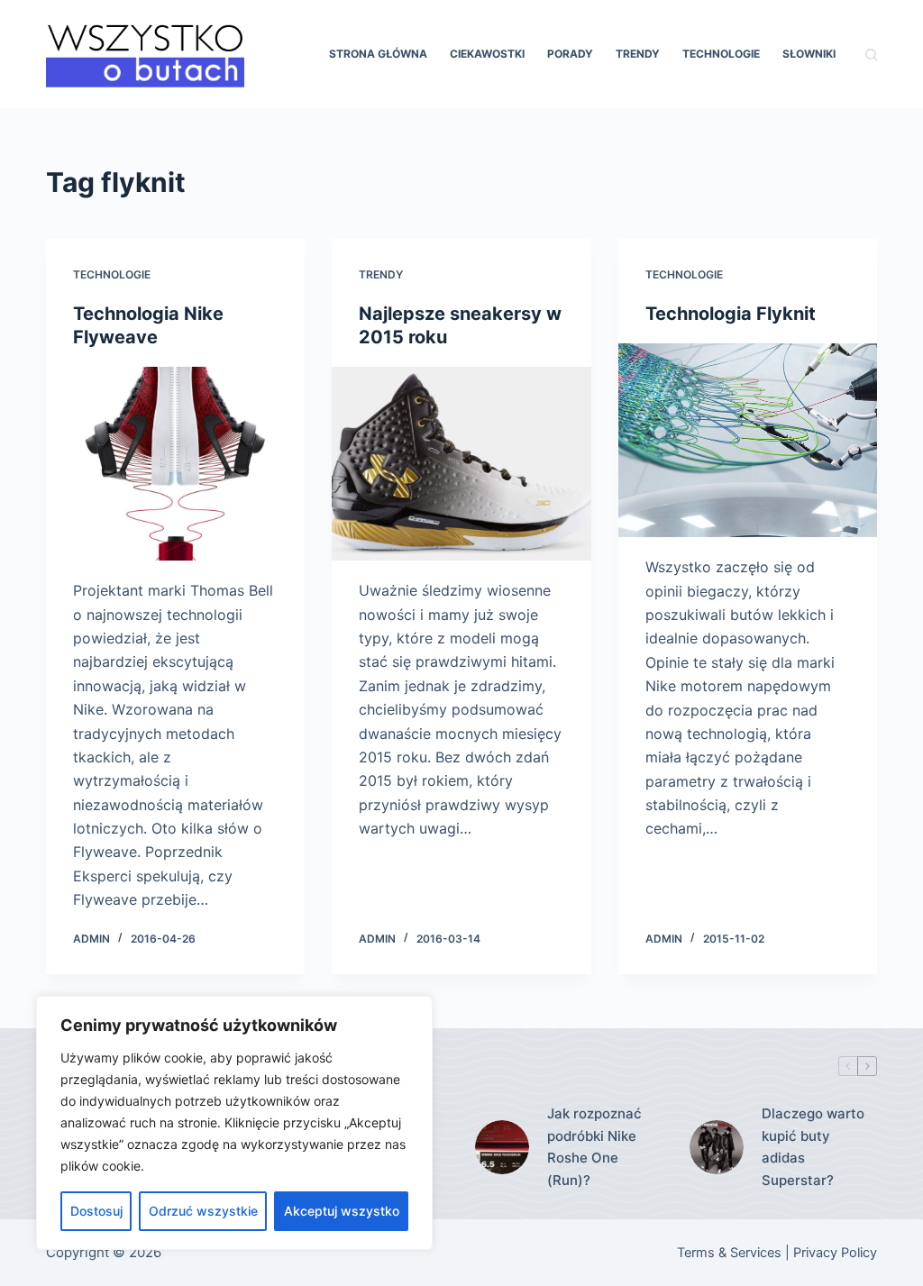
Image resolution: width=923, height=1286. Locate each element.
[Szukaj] (871, 54)
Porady (570, 53)
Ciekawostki (487, 53)
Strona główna (378, 53)
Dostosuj (96, 1210)
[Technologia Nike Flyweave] (175, 464)
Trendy (638, 53)
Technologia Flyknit (730, 313)
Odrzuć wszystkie (203, 1210)
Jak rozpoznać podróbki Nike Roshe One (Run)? (594, 1147)
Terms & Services (729, 1253)
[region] (234, 1123)
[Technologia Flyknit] (747, 440)
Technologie (721, 53)
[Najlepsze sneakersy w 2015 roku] (461, 464)
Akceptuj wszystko (341, 1210)
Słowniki (809, 53)
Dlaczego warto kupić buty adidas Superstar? (813, 1147)
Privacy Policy (835, 1253)
